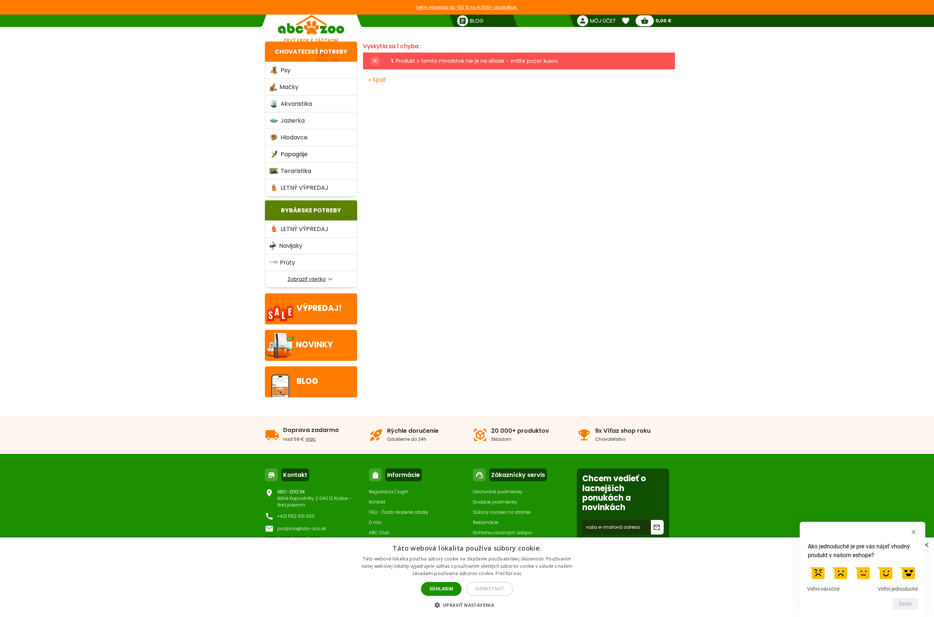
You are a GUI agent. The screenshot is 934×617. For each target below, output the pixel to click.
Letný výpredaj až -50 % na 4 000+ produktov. (467, 7)
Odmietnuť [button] (489, 589)
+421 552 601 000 (295, 516)
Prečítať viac (508, 573)
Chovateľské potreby (311, 51)
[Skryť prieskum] (913, 532)
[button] (467, 604)
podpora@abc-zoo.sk (301, 528)
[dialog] (467, 577)
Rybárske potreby (311, 210)
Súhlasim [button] (441, 589)
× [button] (926, 545)
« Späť (377, 80)
